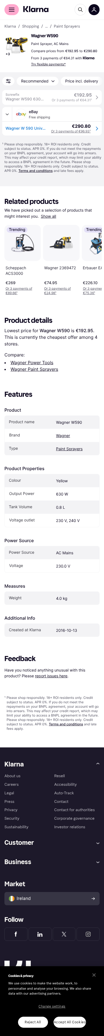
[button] (16, 45)
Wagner (63, 435)
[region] (52, 1001)
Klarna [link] (10, 26)
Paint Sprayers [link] (67, 26)
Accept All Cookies (70, 1022)
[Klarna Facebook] (15, 934)
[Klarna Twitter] (64, 934)
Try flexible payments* (48, 64)
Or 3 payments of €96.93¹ (71, 131)
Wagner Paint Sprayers (34, 369)
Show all (48, 216)
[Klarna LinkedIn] (40, 934)
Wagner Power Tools (32, 362)
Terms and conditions (35, 171)
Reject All (33, 1022)
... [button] (46, 26)
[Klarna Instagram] (88, 934)
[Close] (94, 975)
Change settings (52, 1006)
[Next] (91, 259)
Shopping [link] (30, 26)
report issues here (51, 675)
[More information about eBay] (7, 114)
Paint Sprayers (69, 449)
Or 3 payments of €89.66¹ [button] (19, 290)
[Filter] (8, 81)
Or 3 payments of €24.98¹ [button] (57, 290)
